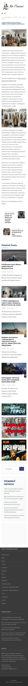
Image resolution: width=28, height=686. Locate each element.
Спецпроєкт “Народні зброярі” (10, 590)
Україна (4, 600)
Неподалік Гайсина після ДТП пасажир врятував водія (10, 380)
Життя (24, 17)
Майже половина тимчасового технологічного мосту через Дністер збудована (11, 341)
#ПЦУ (21, 201)
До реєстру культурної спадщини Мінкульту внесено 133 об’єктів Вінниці (13, 510)
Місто (3, 574)
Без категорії (5, 554)
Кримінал (9, 385)
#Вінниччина (6, 201)
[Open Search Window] (2, 13)
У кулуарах (5, 596)
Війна (8, 271)
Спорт (3, 593)
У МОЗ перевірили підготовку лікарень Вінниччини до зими (11, 303)
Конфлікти (4, 567)
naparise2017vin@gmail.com (9, 668)
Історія (3, 564)
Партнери (4, 580)
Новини (3, 18)
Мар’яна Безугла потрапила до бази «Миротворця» (17, 233)
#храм (4, 204)
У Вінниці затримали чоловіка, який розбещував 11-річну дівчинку (13, 491)
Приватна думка (6, 583)
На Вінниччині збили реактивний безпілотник (11, 266)
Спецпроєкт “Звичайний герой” (10, 587)
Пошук (21, 468)
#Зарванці (14, 201)
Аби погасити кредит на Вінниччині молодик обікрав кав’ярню (10, 217)
